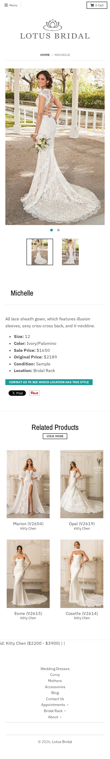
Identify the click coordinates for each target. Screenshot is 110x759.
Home (45, 55)
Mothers (55, 680)
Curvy (55, 674)
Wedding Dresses (55, 668)
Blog (55, 692)
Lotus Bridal (62, 741)
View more (55, 436)
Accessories (55, 686)
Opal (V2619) (82, 523)
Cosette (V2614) (82, 613)
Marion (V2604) (28, 523)
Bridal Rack (53, 710)
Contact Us (55, 698)
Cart (99, 5)
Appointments (53, 704)
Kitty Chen (28, 528)
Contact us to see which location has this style (49, 382)
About (53, 717)
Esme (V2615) (28, 613)
